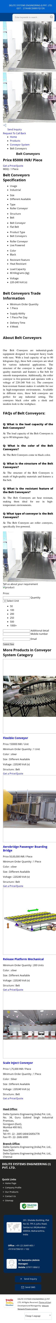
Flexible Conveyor (15, 738)
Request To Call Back (14, 133)
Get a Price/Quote (13, 165)
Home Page (10, 1183)
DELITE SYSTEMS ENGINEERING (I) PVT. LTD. (30, 7)
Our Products (11, 1191)
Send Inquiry (14, 129)
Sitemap (9, 1200)
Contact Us (10, 1196)
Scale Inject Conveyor (18, 1063)
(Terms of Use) (45, 1302)
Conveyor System (20, 144)
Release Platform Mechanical (23, 959)
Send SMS (30, 1287)
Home (13, 137)
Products (15, 140)
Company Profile (13, 1187)
